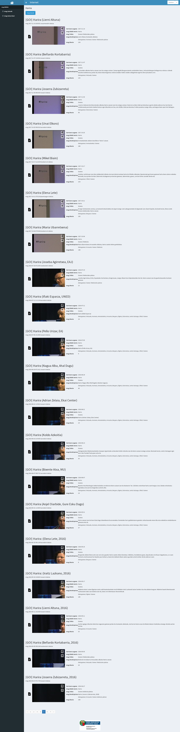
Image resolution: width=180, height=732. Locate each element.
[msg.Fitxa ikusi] (29, 36)
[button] (26, 2)
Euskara (171, 2)
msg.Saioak (30, 13)
